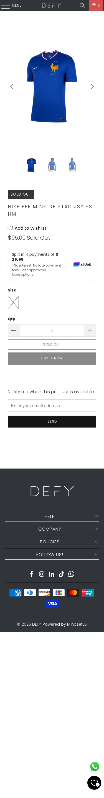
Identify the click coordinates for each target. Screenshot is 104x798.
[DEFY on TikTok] (61, 574)
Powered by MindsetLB (65, 624)
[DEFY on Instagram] (42, 574)
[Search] (82, 5)
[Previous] (11, 86)
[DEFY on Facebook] (32, 574)
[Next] (92, 86)
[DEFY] (51, 5)
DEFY (36, 624)
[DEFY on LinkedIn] (52, 574)
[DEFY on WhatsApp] (71, 574)
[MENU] (3, 5)
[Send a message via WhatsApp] (94, 766)
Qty (11, 319)
